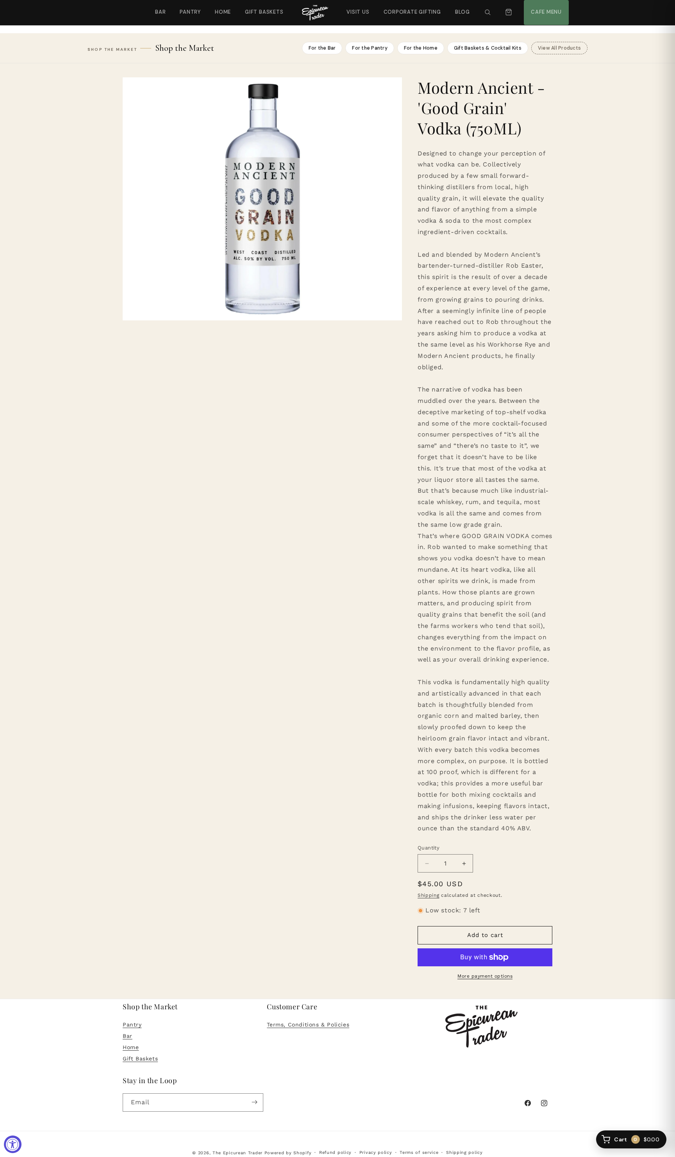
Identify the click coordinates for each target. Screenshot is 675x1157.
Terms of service (419, 1152)
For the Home (421, 48)
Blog (462, 12)
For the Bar (322, 48)
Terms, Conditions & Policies (308, 1025)
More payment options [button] (484, 976)
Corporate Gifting (409, 7)
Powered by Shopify (288, 1152)
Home (223, 12)
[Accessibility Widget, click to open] (12, 1144)
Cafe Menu (545, 7)
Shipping (428, 895)
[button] (487, 12)
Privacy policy (375, 1152)
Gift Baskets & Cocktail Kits (487, 48)
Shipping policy (464, 1152)
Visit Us (357, 7)
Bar (160, 12)
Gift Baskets (264, 12)
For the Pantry (370, 48)
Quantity (428, 848)
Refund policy (335, 1152)
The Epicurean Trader (237, 1152)
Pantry (190, 12)
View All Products (559, 48)
